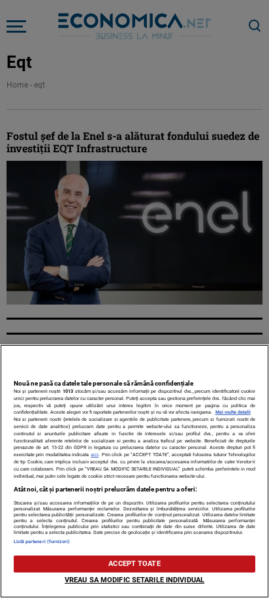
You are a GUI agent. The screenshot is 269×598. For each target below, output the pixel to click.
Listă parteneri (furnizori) (42, 541)
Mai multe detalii (233, 412)
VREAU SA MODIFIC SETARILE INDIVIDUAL (134, 580)
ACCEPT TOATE (134, 563)
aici (95, 454)
